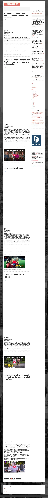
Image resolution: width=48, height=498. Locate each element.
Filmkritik (40, 113)
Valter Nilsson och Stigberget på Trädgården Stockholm (37, 37)
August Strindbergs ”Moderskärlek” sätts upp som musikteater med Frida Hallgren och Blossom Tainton (37, 46)
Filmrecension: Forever (14, 168)
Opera (33, 103)
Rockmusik (41, 120)
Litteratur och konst (34, 87)
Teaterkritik (34, 98)
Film (9, 54)
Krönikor (34, 85)
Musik (32, 89)
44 (16, 478)
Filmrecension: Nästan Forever (37, 62)
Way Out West (35, 125)
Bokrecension (34, 91)
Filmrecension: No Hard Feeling (14, 275)
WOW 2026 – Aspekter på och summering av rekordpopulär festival (37, 41)
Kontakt (5, 488)
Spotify (34, 123)
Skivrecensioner (35, 96)
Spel (33, 97)
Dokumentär (33, 113)
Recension (15, 54)
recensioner (38, 120)
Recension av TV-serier (35, 95)
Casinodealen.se (34, 156)
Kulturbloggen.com (12, 4)
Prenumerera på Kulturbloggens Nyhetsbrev (37, 13)
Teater (33, 104)
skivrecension (33, 123)
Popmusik (38, 119)
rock (39, 120)
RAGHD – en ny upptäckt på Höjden (36, 59)
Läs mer (41, 24)
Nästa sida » (19, 479)
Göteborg (39, 114)
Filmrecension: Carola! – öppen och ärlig (37, 52)
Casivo (32, 163)
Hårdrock (33, 116)
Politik (36, 119)
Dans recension (35, 92)
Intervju (32, 83)
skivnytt (42, 122)
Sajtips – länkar (6, 491)
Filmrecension (12, 54)
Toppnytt (19, 54)
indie (35, 116)
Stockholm (37, 123)
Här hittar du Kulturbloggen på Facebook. (37, 77)
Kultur (40, 116)
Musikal (34, 102)
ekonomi (38, 113)
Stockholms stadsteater (41, 123)
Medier (36, 117)
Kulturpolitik (33, 84)
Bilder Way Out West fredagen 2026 (37, 55)
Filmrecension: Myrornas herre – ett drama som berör (16, 14)
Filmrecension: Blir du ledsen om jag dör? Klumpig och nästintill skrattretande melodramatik (38, 66)
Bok (32, 112)
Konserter (37, 116)
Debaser (40, 112)
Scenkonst (39, 122)
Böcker (37, 112)
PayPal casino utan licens (35, 160)
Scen (17, 54)
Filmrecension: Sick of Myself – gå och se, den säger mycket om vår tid (17, 377)
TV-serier (34, 106)
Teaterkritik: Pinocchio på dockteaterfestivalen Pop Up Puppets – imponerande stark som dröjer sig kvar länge (38, 22)
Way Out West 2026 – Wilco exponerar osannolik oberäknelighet (36, 71)
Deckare (42, 112)
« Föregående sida (6, 479)
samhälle (33, 122)
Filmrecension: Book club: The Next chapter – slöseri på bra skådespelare (17, 61)
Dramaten (35, 113)
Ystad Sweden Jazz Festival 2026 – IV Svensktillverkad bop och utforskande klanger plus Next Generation (38, 32)
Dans (33, 100)
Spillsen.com (37, 153)
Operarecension (35, 94)
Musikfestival (41, 117)
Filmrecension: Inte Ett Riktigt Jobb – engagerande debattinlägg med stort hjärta (38, 26)
